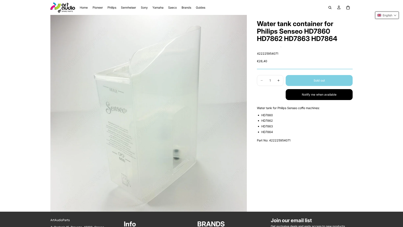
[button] (387, 15)
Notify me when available (319, 94)
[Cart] (348, 7)
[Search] (330, 7)
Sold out (319, 80)
